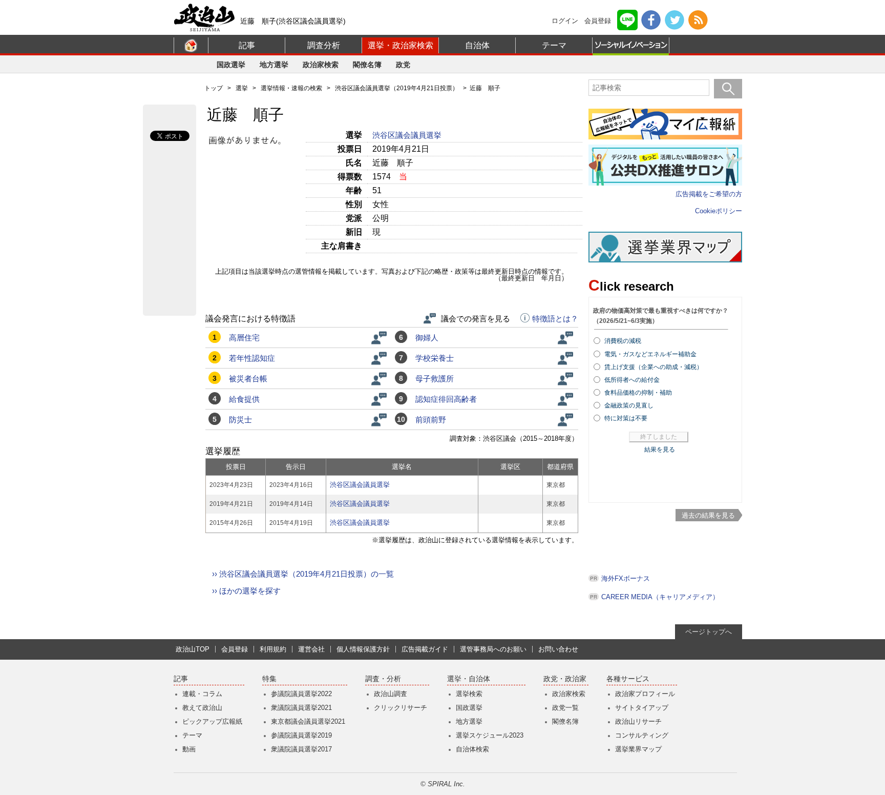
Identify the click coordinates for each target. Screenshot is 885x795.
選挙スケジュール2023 (489, 735)
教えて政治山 (202, 707)
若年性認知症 (252, 358)
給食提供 (244, 399)
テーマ (554, 45)
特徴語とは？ (555, 319)
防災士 (240, 419)
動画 (189, 749)
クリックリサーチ (400, 707)
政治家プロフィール (645, 693)
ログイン (565, 21)
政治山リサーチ (638, 721)
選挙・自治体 (468, 679)
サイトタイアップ (641, 707)
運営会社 (311, 649)
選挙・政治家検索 (400, 45)
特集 (269, 679)
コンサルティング (641, 735)
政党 (403, 64)
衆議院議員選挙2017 (301, 749)
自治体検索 (472, 749)
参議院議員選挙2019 (301, 735)
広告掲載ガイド (425, 649)
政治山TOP (192, 649)
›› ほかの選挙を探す (246, 590)
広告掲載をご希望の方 (709, 194)
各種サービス (627, 679)
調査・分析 (383, 679)
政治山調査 (390, 693)
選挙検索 (469, 693)
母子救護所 (434, 378)
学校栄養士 (434, 358)
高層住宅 (244, 337)
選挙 (242, 88)
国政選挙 (231, 64)
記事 (247, 45)
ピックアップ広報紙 (212, 721)
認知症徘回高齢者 (446, 399)
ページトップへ (708, 632)
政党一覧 (565, 707)
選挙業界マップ (638, 749)
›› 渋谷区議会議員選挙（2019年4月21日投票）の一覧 (303, 573)
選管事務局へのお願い (493, 649)
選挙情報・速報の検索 (291, 88)
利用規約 (273, 649)
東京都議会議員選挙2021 (308, 721)
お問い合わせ (558, 649)
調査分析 (323, 45)
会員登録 (597, 21)
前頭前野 (430, 419)
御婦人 (426, 337)
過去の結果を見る (708, 515)
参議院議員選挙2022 (301, 693)
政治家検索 (321, 64)
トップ (213, 88)
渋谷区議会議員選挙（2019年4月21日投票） (396, 88)
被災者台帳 (248, 378)
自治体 (477, 45)
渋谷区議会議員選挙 (408, 135)
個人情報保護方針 (363, 649)
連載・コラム (202, 693)
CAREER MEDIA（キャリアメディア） (660, 597)
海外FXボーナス (625, 578)
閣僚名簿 (367, 64)
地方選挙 (274, 64)
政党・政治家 (564, 679)
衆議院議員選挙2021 (301, 707)
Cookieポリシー (718, 211)
